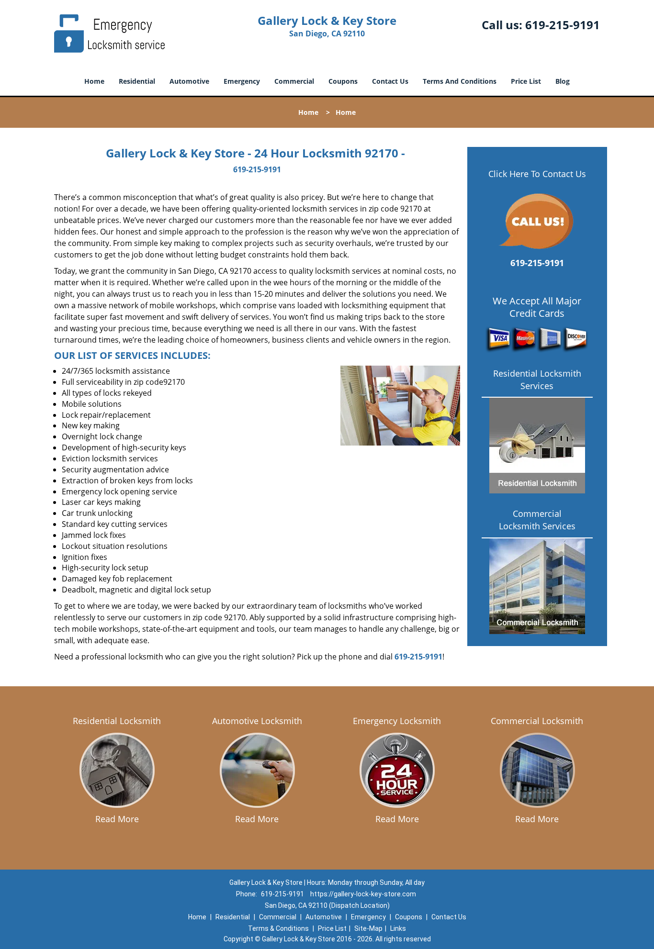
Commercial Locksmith (537, 720)
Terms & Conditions (278, 928)
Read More (117, 819)
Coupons (343, 81)
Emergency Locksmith (397, 720)
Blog (562, 81)
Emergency (242, 81)
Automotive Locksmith (257, 720)
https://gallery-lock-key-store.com (363, 894)
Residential (137, 81)
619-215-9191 (562, 25)
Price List (526, 81)
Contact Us (390, 81)
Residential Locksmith (117, 720)
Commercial (294, 81)
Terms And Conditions (459, 81)
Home (94, 81)
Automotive (189, 81)
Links (398, 928)
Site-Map (368, 928)
